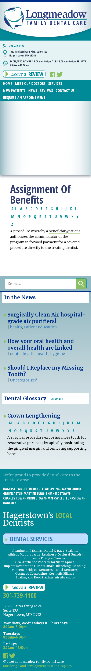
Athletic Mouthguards (24, 554)
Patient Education (40, 327)
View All (57, 399)
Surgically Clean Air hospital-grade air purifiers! (46, 318)
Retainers (49, 554)
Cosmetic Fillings (61, 573)
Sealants (72, 551)
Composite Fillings (38, 558)
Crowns (59, 558)
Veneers (18, 570)
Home (7, 83)
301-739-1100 (16, 46)
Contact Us (65, 90)
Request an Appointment (24, 97)
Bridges (31, 570)
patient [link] (74, 231)
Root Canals (45, 566)
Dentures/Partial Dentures (58, 570)
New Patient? (14, 90)
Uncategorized (23, 380)
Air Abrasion (64, 577)
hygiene (57, 353)
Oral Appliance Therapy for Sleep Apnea (44, 562)
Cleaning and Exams (26, 551)
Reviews (46, 90)
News (32, 90)
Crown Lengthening (33, 415)
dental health (22, 353)
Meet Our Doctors (30, 83)
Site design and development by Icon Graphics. (37, 666)
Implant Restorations (19, 566)
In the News (20, 297)
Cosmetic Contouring (31, 573)
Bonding (79, 566)
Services (55, 83)
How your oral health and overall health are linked (40, 344)
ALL (14, 208)
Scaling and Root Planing (34, 577)
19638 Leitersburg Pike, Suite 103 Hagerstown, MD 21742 (28, 53)
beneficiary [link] (58, 231)
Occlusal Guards (69, 554)
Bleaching (63, 566)
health (16, 327)
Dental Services (31, 539)
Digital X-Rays (53, 551)
